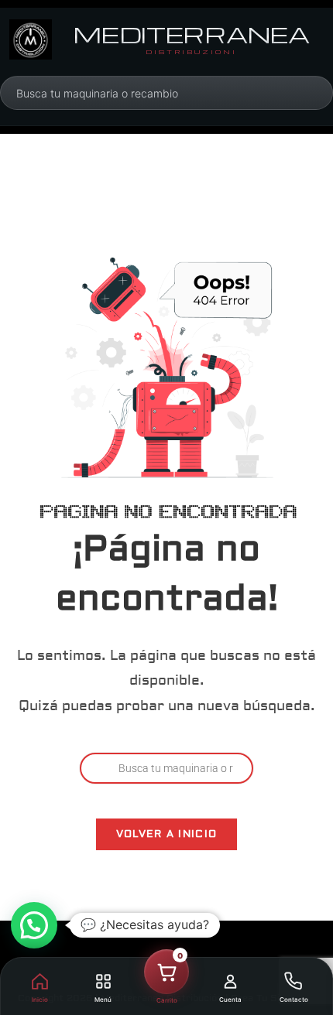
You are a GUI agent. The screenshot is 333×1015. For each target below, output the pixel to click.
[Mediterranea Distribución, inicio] (30, 40)
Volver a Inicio (167, 834)
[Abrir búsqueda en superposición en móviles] (100, 92)
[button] (34, 925)
